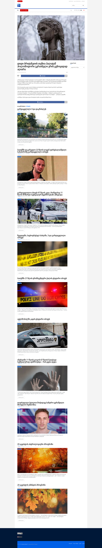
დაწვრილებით (21, 144)
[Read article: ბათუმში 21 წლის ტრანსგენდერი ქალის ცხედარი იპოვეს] (42, 294)
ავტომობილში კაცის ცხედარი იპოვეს (33, 319)
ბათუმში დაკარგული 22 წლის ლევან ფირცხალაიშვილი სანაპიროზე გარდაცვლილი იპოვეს (41, 150)
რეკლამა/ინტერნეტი (77, 1)
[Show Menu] (17, 10)
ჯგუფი (83, 543)
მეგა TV (19, 110)
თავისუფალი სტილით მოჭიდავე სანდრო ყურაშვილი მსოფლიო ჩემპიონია (40, 403)
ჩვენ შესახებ (71, 1)
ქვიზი (80, 543)
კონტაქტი (83, 1)
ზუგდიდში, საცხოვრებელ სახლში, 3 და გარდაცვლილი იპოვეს (41, 236)
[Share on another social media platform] (66, 76)
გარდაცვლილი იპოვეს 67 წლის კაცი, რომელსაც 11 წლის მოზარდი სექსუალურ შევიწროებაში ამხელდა (40, 193)
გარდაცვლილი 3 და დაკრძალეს (31, 109)
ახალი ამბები (24, 10)
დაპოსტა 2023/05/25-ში (21, 72)
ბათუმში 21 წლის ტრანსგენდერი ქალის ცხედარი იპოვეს (42, 278)
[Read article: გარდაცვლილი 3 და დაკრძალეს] (42, 125)
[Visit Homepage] (18, 5)
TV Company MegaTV (24, 544)
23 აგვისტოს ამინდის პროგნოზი (31, 485)
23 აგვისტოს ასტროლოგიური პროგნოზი (35, 444)
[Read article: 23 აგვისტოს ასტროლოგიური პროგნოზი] (42, 460)
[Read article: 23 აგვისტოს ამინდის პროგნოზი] (42, 501)
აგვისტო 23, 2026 (25, 110)
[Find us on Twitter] (76, 10)
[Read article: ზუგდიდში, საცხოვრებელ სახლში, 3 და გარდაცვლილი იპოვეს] (42, 253)
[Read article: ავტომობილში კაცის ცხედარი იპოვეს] (42, 335)
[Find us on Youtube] (81, 10)
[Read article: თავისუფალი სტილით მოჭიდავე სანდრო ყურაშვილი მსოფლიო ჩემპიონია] (42, 421)
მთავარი (19, 156)
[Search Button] (83, 5)
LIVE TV (20, 1)
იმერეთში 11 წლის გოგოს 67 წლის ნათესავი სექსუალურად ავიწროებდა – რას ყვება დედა (36, 360)
